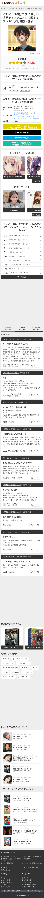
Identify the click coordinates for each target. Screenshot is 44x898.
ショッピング (5, 880)
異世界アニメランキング (10, 402)
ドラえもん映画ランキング (22, 842)
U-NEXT (16, 672)
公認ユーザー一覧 (28, 887)
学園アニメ (28, 672)
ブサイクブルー (12, 365)
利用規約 (4, 868)
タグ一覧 (25, 878)
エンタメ (15, 767)
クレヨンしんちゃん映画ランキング (25, 809)
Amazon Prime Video (11, 668)
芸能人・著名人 (17, 734)
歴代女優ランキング (20, 736)
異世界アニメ (24, 677)
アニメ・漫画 (24, 767)
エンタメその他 (24, 829)
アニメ (7, 658)
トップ (3, 8)
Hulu (36, 668)
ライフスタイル (6, 887)
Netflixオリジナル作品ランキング (25, 831)
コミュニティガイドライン (31, 856)
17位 (8, 396)
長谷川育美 (30, 116)
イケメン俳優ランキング (21, 747)
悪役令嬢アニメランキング (12, 68)
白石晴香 (26, 115)
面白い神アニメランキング (11, 373)
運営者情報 (26, 859)
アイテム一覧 (13, 8)
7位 (8, 506)
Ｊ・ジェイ (11, 394)
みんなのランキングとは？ (10, 856)
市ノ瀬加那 (25, 113)
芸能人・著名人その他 (30, 756)
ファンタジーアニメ (21, 658)
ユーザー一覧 (26, 882)
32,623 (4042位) (25, 91)
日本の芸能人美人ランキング (23, 758)
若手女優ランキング (20, 779)
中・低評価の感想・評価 (36, 328)
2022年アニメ (9, 663)
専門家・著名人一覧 (29, 884)
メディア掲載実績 (7, 863)
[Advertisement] (22, 302)
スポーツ (4, 884)
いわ (8, 504)
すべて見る (36, 181)
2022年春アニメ (24, 663)
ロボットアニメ (9, 677)
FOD (6, 672)
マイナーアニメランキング (11, 532)
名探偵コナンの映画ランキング (24, 820)
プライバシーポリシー (30, 868)
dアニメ (26, 668)
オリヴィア (17, 113)
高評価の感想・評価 (22, 328)
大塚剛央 (35, 118)
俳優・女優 (27, 734)
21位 (8, 366)
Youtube (38, 53)
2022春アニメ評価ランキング (12, 339)
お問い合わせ (5, 870)
